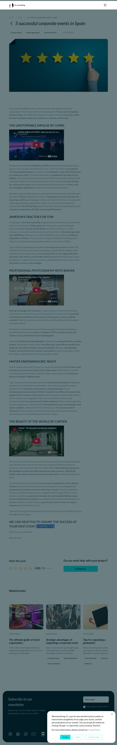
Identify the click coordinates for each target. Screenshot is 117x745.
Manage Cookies (94, 737)
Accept (65, 737)
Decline (78, 737)
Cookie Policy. (94, 730)
